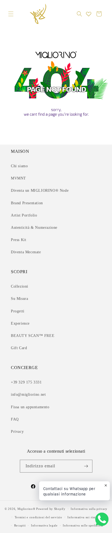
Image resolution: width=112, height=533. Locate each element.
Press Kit (18, 240)
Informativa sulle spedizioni (83, 525)
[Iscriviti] (86, 466)
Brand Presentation (27, 203)
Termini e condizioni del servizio (38, 517)
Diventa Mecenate (26, 252)
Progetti (17, 311)
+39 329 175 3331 (26, 382)
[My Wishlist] (88, 14)
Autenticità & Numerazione (34, 228)
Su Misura (19, 299)
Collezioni (19, 286)
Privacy (17, 432)
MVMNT (18, 178)
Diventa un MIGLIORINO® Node (40, 190)
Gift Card (19, 348)
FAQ (15, 419)
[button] (11, 14)
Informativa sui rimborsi (85, 517)
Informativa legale (44, 525)
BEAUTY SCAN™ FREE (32, 336)
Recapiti (20, 525)
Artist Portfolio (24, 215)
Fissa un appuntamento (30, 407)
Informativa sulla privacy (89, 508)
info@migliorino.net (28, 394)
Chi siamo (19, 166)
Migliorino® (26, 508)
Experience (20, 323)
